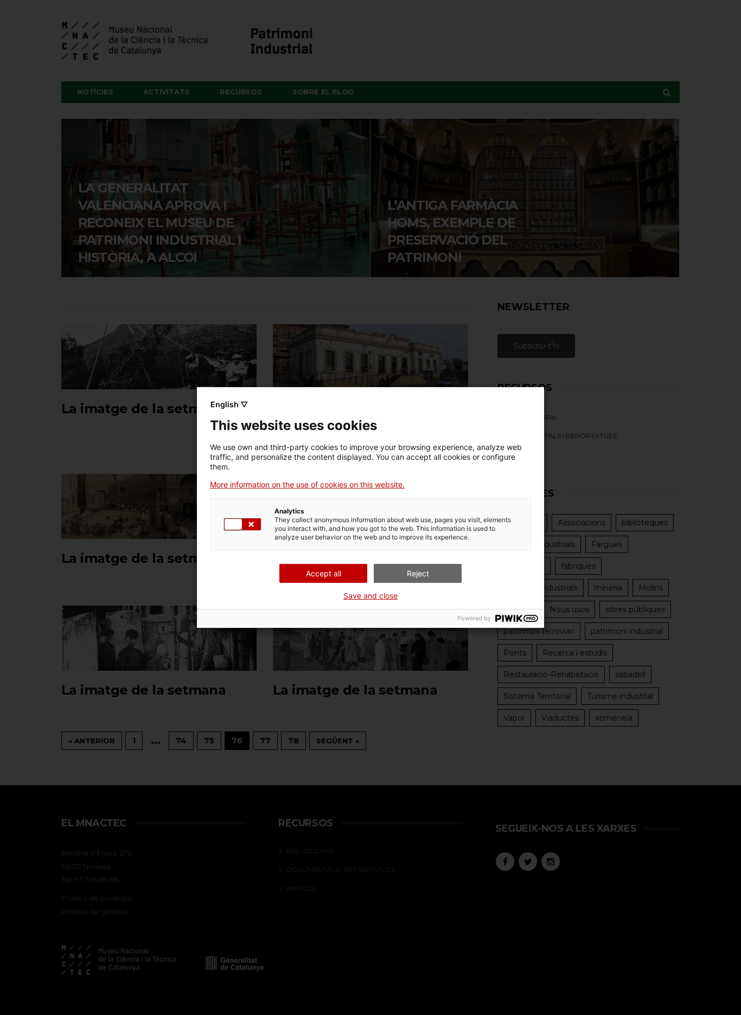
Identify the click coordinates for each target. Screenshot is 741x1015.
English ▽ (229, 404)
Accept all (323, 573)
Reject (418, 573)
